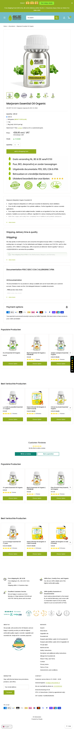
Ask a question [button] (48, 454)
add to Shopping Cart (21, 151)
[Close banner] (72, 3)
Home (5, 26)
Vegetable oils (44, 633)
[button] (72, 364)
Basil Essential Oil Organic (11, 353)
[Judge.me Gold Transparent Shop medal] (44, 613)
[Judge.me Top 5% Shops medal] (59, 613)
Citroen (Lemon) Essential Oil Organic (60, 407)
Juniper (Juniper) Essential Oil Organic (60, 353)
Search (42, 628)
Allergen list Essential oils (47, 656)
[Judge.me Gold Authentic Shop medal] (36, 613)
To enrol (9, 692)
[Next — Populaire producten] (70, 353)
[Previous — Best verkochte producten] (4, 408)
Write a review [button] (26, 454)
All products (12, 26)
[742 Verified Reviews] (18, 651)
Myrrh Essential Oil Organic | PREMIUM (36, 353)
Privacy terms (44, 664)
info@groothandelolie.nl (53, 682)
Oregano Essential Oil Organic (13, 487)
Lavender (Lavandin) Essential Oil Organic (13, 407)
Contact (42, 661)
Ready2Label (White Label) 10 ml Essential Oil (54, 639)
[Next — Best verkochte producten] (70, 408)
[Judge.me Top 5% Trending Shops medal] (66, 613)
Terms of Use (44, 667)
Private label (43, 644)
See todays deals (47, 3)
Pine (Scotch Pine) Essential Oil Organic (60, 488)
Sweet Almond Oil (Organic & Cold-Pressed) (36, 407)
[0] (69, 18)
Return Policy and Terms (47, 658)
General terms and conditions (49, 670)
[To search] (56, 18)
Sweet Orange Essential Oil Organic (12, 542)
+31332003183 (57, 686)
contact (20, 128)
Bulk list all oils (44, 647)
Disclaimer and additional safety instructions (53, 653)
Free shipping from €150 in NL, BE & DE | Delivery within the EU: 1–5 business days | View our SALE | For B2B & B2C (37, 9)
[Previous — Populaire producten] (4, 353)
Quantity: (9, 144)
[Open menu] (4, 17)
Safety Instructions (45, 650)
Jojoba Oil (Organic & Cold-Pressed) (59, 542)
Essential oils (44, 636)
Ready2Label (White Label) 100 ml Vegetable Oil (54, 642)
